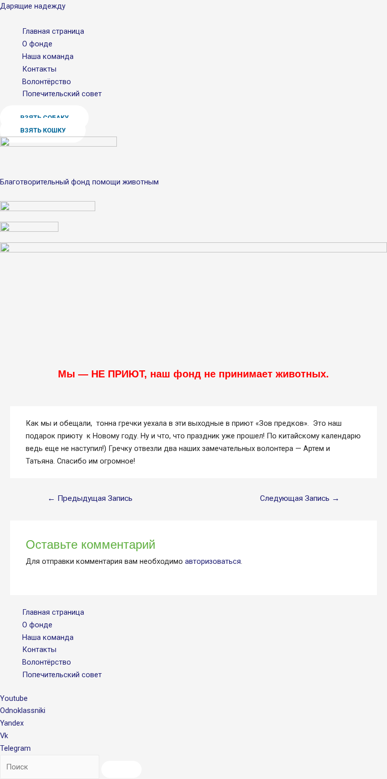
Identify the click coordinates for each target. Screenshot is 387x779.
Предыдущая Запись (90, 498)
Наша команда (48, 56)
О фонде (37, 43)
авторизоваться (213, 561)
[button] (43, 130)
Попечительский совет (62, 93)
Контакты (39, 69)
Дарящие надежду (33, 6)
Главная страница (53, 31)
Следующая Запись (300, 498)
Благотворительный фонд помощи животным (79, 181)
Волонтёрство (46, 81)
